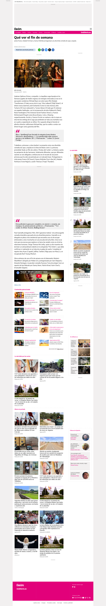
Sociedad (35, 32)
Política (24, 32)
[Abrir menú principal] (91, 29)
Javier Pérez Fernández (73, 438)
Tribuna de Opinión (75, 430)
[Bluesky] (46, 49)
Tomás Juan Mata (75, 475)
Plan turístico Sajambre (28, 1)
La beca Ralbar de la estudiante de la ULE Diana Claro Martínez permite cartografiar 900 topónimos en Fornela (51, 527)
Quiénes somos (37, 602)
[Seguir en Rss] (89, 597)
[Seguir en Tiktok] (85, 597)
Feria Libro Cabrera (51, 1)
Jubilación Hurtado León (81, 1)
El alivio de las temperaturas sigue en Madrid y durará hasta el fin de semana (74, 370)
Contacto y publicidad (68, 602)
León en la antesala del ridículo (75, 473)
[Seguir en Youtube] (83, 597)
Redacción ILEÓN (19, 379)
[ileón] (25, 585)
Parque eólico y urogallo (43, 1)
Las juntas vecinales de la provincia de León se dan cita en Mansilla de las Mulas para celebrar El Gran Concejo (26, 429)
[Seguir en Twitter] (75, 597)
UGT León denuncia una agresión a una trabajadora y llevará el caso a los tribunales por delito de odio (26, 375)
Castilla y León (61, 32)
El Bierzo (54, 32)
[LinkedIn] (53, 49)
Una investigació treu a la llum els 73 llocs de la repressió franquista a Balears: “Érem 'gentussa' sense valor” (74, 352)
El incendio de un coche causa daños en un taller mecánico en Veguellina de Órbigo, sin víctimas (25, 453)
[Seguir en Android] (72, 587)
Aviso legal (59, 602)
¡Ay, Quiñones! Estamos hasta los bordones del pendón (75, 446)
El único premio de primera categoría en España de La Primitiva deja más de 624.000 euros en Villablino (26, 478)
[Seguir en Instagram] (80, 597)
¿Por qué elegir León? (76, 453)
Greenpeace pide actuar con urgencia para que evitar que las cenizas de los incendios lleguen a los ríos (51, 376)
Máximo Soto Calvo (75, 449)
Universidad (47, 32)
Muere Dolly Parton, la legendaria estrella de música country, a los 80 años (26, 551)
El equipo (43, 602)
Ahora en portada (20, 409)
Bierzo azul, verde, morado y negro (79, 463)
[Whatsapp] (39, 49)
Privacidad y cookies (51, 602)
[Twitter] (49, 49)
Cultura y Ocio (17, 285)
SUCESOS (74, 1)
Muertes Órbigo (35, 1)
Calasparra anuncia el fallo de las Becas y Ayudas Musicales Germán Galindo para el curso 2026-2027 (74, 343)
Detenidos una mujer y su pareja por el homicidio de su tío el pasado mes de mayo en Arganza (51, 428)
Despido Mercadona (68, 1)
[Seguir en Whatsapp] (87, 597)
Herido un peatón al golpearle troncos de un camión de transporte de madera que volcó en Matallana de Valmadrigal (51, 453)
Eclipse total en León (89, 1)
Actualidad (18, 32)
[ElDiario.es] (86, 32)
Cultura (29, 32)
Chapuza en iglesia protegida (60, 1)
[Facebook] (42, 49)
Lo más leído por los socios (22, 356)
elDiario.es (17, 555)
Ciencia (40, 32)
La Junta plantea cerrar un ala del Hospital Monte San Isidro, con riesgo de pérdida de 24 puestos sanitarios (50, 552)
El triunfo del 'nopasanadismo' (75, 435)
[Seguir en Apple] (74, 587)
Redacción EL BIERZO (45, 532)
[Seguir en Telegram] (78, 597)
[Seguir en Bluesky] (73, 597)
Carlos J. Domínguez (19, 507)
